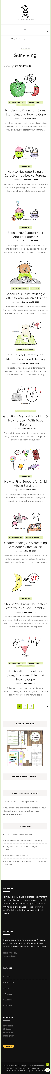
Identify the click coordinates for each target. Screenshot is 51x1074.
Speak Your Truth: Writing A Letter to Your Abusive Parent (26, 296)
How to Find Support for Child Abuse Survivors (25, 484)
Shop (7, 988)
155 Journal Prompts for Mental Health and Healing (25, 357)
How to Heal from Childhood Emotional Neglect (25, 840)
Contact (8, 1006)
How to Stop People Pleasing (17, 855)
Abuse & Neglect (17, 102)
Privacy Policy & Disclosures (35, 1070)
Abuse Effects (35, 102)
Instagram (8, 1035)
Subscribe (9, 1000)
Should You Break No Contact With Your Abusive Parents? (25, 606)
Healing (35, 289)
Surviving (25, 166)
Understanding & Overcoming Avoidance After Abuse (25, 545)
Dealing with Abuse (25, 411)
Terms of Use (9, 956)
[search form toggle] (47, 32)
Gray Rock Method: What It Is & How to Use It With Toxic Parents (25, 420)
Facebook (8, 1032)
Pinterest (7, 1029)
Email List (8, 1025)
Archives (8, 994)
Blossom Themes (37, 1068)
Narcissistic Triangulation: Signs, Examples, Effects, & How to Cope (25, 675)
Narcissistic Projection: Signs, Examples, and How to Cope (25, 112)
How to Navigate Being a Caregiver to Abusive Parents (25, 174)
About (7, 976)
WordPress (18, 1070)
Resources (9, 982)
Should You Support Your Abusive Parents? (25, 235)
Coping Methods (25, 105)
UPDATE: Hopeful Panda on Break (18, 835)
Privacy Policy (10, 952)
